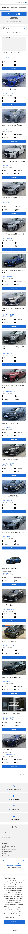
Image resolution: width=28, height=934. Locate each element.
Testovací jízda (5, 837)
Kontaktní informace (7, 836)
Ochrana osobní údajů (13, 863)
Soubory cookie (7, 860)
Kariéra (3, 853)
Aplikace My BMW (6, 855)
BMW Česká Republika (8, 846)
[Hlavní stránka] (25, 2)
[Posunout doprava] (26, 7)
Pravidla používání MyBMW (14, 865)
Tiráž (23, 860)
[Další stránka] (26, 774)
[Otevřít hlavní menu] (2, 2)
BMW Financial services (8, 849)
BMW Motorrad (5, 848)
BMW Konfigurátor (6, 851)
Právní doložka (16, 860)
